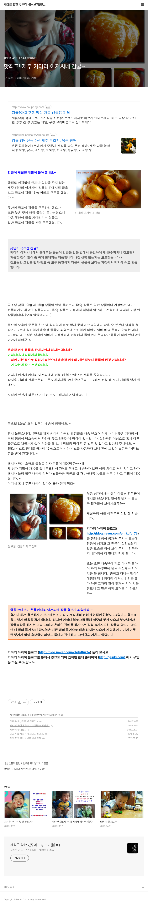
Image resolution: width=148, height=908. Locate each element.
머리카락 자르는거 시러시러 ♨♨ (27, 733)
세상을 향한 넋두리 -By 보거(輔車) (25, 4)
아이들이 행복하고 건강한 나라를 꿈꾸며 (23, 900)
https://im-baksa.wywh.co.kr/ (30, 134)
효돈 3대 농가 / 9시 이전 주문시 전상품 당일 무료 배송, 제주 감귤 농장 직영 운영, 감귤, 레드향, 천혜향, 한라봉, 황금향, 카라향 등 (61, 148)
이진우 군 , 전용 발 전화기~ (24, 721)
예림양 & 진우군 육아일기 (33, 714)
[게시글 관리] (24, 702)
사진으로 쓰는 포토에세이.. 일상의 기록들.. (33, 850)
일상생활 (14, 714)
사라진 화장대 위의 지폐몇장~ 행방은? (30, 725)
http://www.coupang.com (28, 107)
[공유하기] (19, 702)
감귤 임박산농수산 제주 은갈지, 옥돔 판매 (44, 140)
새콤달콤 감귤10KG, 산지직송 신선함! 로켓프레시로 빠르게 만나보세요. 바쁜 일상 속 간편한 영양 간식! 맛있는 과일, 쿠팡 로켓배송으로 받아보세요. (74, 120)
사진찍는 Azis (11, 894)
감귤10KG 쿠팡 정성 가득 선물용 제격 (41, 112)
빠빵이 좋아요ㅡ (18, 729)
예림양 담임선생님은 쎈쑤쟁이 (25, 738)
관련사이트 (9, 887)
